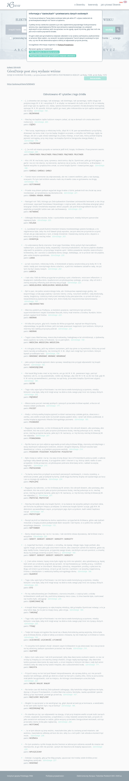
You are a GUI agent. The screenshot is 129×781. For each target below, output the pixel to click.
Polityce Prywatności (65, 45)
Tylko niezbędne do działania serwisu (44, 52)
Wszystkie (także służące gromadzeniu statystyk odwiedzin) (52, 56)
